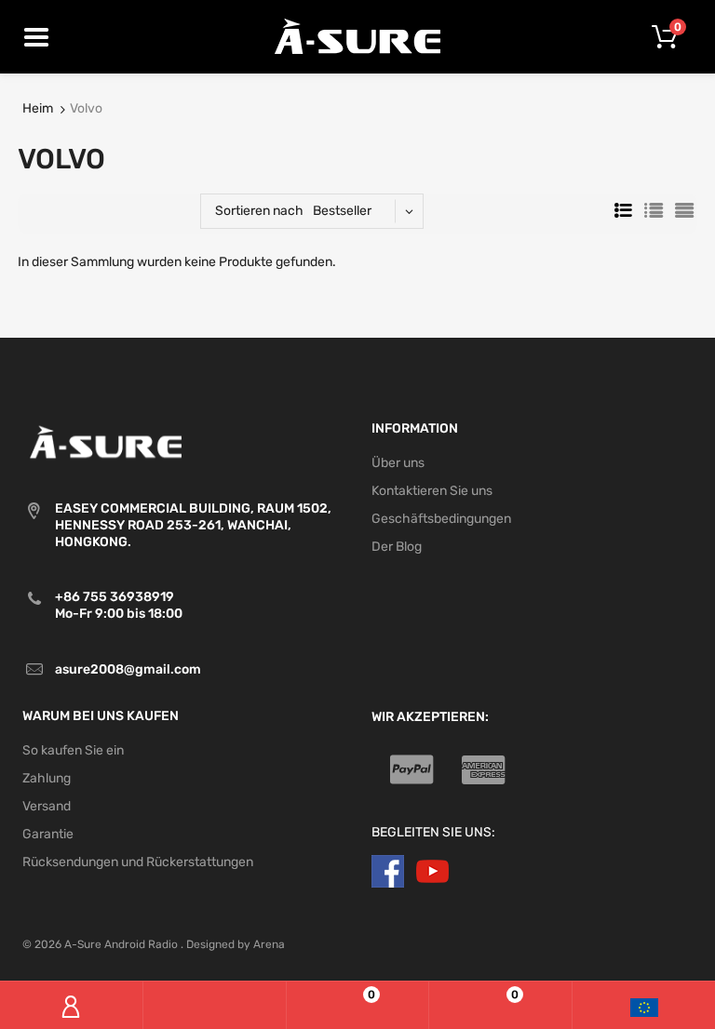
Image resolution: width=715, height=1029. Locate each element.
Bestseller (342, 211)
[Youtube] (432, 871)
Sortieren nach (259, 211)
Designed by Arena (235, 944)
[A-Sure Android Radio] (358, 36)
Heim (37, 108)
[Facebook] (387, 871)
